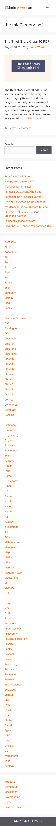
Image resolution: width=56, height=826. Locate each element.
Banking (9, 282)
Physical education (15, 638)
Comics (8, 399)
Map (7, 552)
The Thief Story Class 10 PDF (27, 41)
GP (6, 491)
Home (8, 511)
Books (8, 308)
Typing (8, 730)
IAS (6, 516)
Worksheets (11, 755)
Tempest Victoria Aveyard (19, 220)
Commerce (10, 404)
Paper (7, 618)
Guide (8, 496)
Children (9, 343)
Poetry (8, 648)
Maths (8, 557)
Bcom (7, 287)
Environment (11, 450)
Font (7, 470)
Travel (8, 725)
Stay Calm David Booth (18, 176)
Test (7, 715)
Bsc (6, 313)
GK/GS (8, 486)
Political (9, 654)
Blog (7, 302)
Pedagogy (10, 623)
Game (8, 475)
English (8, 440)
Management (12, 547)
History (8, 506)
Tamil (7, 710)
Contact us (10, 786)
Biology (8, 297)
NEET (7, 598)
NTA (7, 608)
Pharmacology (13, 628)
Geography (11, 481)
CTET (7, 419)
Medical (9, 567)
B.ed (7, 272)
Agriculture (10, 252)
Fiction (8, 465)
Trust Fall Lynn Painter (17, 186)
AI (5, 257)
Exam (7, 455)
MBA (7, 562)
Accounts (10, 241)
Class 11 (9, 363)
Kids (7, 537)
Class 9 (8, 394)
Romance (10, 674)
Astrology (10, 267)
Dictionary (10, 425)
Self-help (9, 679)
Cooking (9, 414)
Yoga (7, 760)
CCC (7, 333)
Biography (10, 292)
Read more (35, 118)
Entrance (9, 445)
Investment (11, 526)
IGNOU (8, 521)
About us (9, 781)
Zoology (9, 765)
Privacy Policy (12, 807)
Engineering (11, 435)
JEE (6, 531)
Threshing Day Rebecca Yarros (22, 196)
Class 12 (9, 369)
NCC (7, 592)
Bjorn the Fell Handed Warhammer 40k (27, 225)
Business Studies (14, 318)
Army (7, 262)
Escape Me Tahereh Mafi (19, 181)
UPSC (7, 740)
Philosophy (10, 633)
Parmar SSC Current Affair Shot (23, 191)
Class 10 (9, 358)
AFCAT (8, 246)
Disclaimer (10, 791)
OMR (7, 613)
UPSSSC (9, 745)
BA (6, 277)
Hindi (7, 501)
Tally (7, 704)
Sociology (10, 689)
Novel (7, 603)
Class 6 (8, 384)
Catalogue (10, 328)
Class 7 (8, 389)
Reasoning (10, 664)
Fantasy (9, 460)
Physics (9, 643)
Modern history (13, 572)
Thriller (8, 720)
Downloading (12, 796)
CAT (7, 323)
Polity (7, 659)
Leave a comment (20, 128)
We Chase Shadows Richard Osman (26, 206)
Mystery (9, 587)
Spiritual (9, 694)
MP (6, 582)
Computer (10, 409)
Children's (10, 348)
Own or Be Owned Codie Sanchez (24, 201)
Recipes (9, 669)
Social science (13, 684)
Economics (10, 430)
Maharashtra (12, 542)
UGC (7, 735)
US (6, 750)
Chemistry (10, 338)
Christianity (11, 353)
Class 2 (8, 374)
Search (8, 144)
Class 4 (8, 379)
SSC (7, 699)
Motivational (11, 577)
